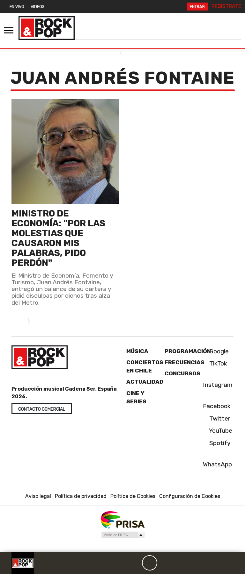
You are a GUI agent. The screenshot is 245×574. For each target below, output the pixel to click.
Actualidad (144, 382)
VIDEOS (38, 6)
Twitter (219, 418)
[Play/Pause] (149, 562)
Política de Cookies (132, 496)
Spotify (219, 443)
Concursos (182, 373)
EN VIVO (17, 6)
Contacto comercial (41, 409)
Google (218, 351)
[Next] (180, 562)
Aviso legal (38, 496)
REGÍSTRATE (226, 6)
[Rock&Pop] (47, 28)
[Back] (119, 562)
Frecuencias (184, 362)
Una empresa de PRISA (122, 519)
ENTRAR (197, 6)
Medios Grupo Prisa (122, 535)
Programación (188, 351)
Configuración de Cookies (189, 496)
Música (137, 351)
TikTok (217, 363)
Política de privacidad (81, 496)
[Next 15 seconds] (165, 562)
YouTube (220, 430)
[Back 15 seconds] (134, 562)
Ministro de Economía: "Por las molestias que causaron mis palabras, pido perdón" (58, 238)
